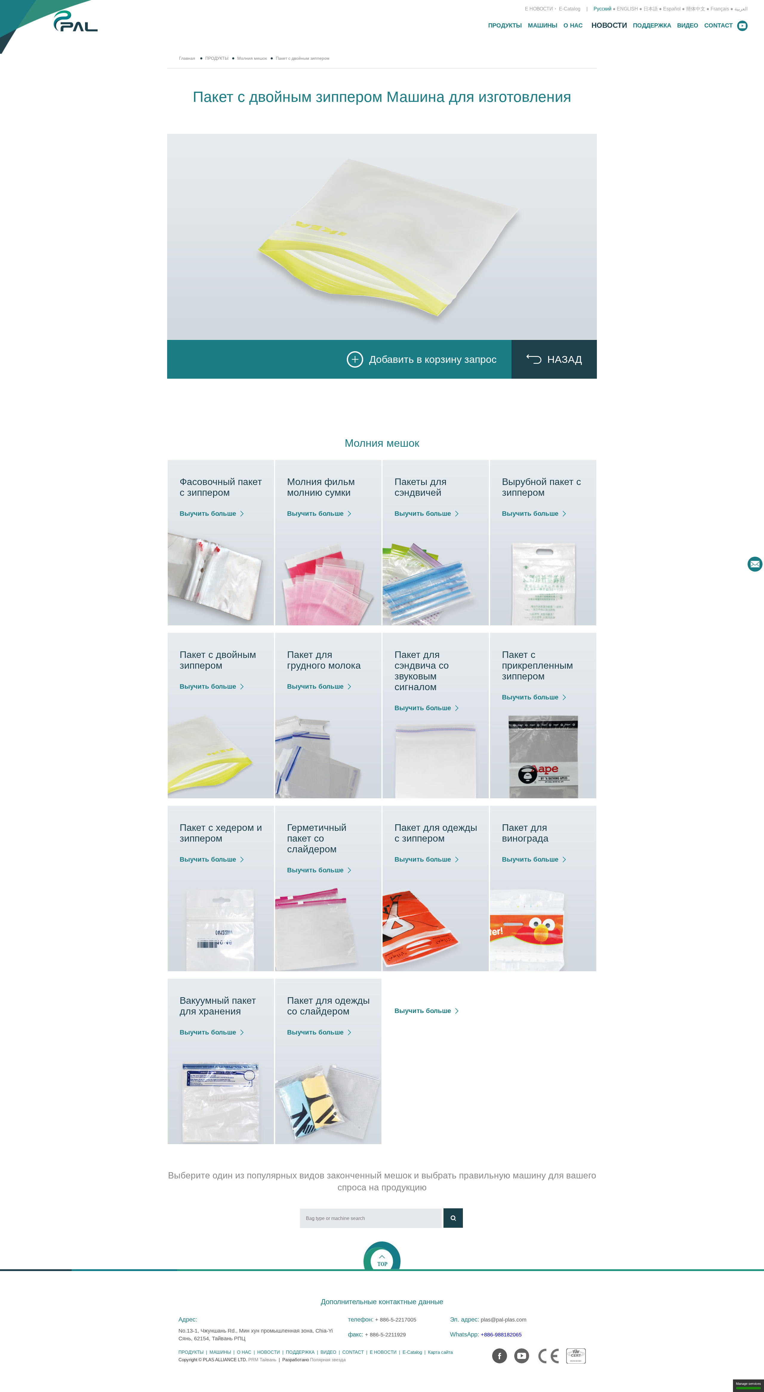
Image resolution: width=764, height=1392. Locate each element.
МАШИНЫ (542, 25)
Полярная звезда (328, 1359)
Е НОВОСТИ (539, 8)
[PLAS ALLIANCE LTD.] (76, 20)
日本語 (650, 8)
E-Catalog (569, 8)
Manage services (748, 1383)
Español (672, 8)
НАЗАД (564, 359)
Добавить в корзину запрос (433, 359)
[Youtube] (518, 1352)
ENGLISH (627, 8)
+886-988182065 (501, 1335)
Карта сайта (440, 1352)
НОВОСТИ (609, 25)
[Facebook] (496, 1352)
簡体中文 (695, 8)
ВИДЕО (687, 25)
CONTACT (718, 25)
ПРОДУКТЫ (505, 25)
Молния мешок (252, 58)
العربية (741, 8)
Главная (187, 58)
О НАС (573, 25)
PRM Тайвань (262, 1359)
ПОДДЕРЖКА (652, 25)
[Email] (755, 564)
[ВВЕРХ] (382, 1255)
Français (720, 8)
